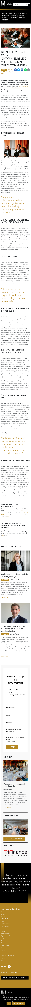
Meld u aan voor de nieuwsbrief (14, 978)
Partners (3, 941)
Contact (3, 950)
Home (2, 911)
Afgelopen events (5, 936)
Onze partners (5, 945)
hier (8, 516)
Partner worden (5, 943)
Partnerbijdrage (18, 18)
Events (3, 931)
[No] (29, 1000)
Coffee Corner (8, 14)
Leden (2, 938)
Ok (8, 1003)
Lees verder (4, 597)
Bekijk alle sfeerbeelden (14, 839)
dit (22, 511)
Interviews (23, 14)
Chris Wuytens (16, 88)
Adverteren (4, 961)
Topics (5, 20)
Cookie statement (18, 1003)
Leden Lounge (5, 918)
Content (3, 914)
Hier (2, 530)
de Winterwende (23, 86)
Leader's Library (9, 16)
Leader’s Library (5, 923)
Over (2, 948)
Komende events (5, 933)
